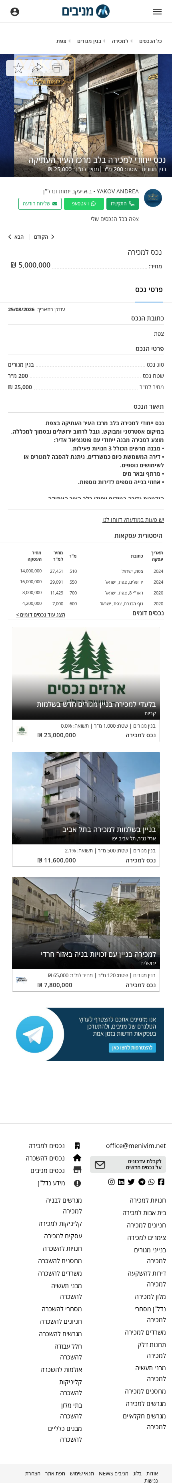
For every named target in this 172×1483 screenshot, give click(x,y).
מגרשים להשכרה (60, 1333)
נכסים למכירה (47, 1145)
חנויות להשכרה (62, 1248)
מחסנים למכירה (145, 1391)
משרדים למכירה (145, 1332)
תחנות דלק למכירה (152, 1350)
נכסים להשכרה (46, 1158)
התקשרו (120, 203)
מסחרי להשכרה (62, 1308)
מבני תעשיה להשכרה (66, 1291)
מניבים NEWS (113, 1473)
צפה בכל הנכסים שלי (115, 219)
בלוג (137, 1473)
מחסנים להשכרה (60, 1260)
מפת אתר (55, 1473)
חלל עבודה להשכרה (68, 1351)
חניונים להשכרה (61, 1321)
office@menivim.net (136, 1145)
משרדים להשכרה (60, 1273)
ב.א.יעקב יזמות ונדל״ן (67, 191)
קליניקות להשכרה (70, 1387)
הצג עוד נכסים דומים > (40, 615)
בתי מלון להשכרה (71, 1410)
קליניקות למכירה (60, 1223)
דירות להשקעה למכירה (147, 1278)
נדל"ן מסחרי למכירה (150, 1314)
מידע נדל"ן (51, 1183)
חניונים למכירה (146, 1225)
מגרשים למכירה (146, 1403)
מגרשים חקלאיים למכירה (144, 1421)
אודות (152, 1473)
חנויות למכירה (148, 1200)
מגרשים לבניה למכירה (64, 1205)
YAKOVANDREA (118, 191)
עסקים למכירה (63, 1235)
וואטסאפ (81, 203)
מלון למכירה (150, 1296)
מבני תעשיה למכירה (150, 1373)
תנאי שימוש (82, 1473)
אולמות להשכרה (61, 1369)
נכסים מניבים (48, 1170)
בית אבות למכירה (144, 1212)
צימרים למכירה (146, 1237)
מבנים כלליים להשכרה (65, 1434)
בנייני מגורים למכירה (150, 1255)
